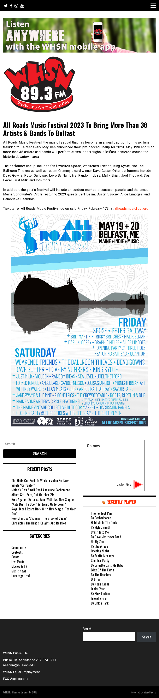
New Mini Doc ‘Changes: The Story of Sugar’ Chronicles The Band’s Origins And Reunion (39, 521)
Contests (17, 552)
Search (87, 628)
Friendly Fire (98, 598)
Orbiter (95, 579)
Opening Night (100, 550)
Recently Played (121, 502)
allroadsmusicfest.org (131, 209)
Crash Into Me (100, 532)
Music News (18, 571)
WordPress (150, 692)
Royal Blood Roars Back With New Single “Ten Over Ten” (43, 511)
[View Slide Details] (79, 35)
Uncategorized (20, 575)
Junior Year (98, 588)
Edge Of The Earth (102, 569)
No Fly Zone (98, 541)
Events (15, 556)
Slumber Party (100, 560)
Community (18, 547)
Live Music (17, 561)
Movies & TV (19, 566)
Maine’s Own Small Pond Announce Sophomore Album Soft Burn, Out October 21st (40, 492)
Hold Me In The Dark (104, 522)
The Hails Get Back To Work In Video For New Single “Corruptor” (40, 483)
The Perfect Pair (101, 513)
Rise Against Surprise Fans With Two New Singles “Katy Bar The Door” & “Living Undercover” (42, 502)
